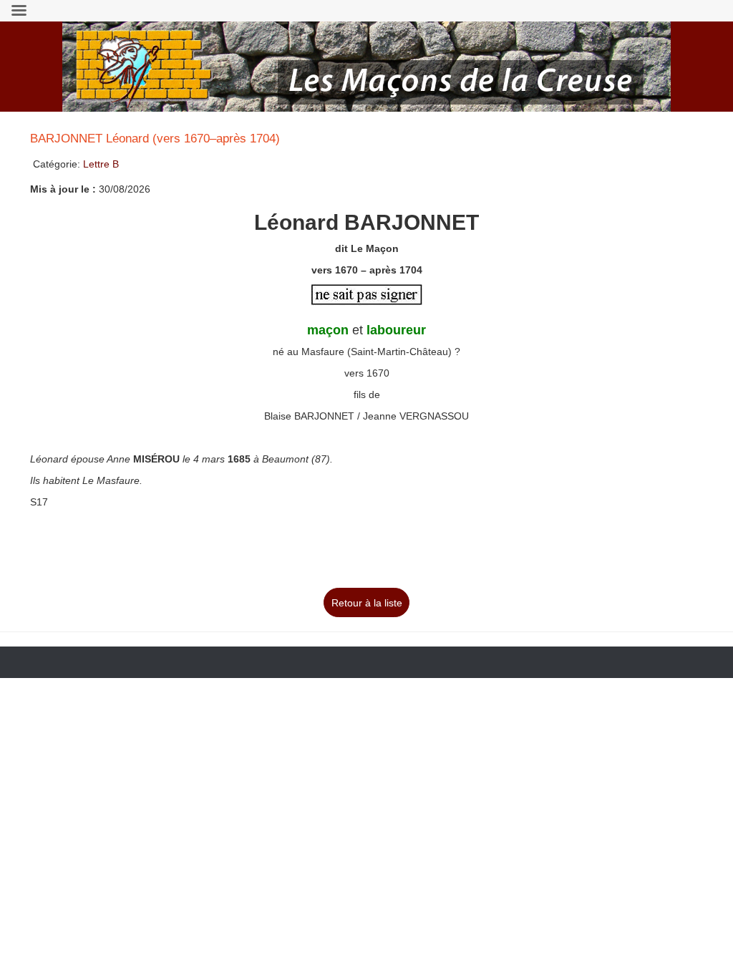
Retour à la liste (366, 603)
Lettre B (101, 164)
